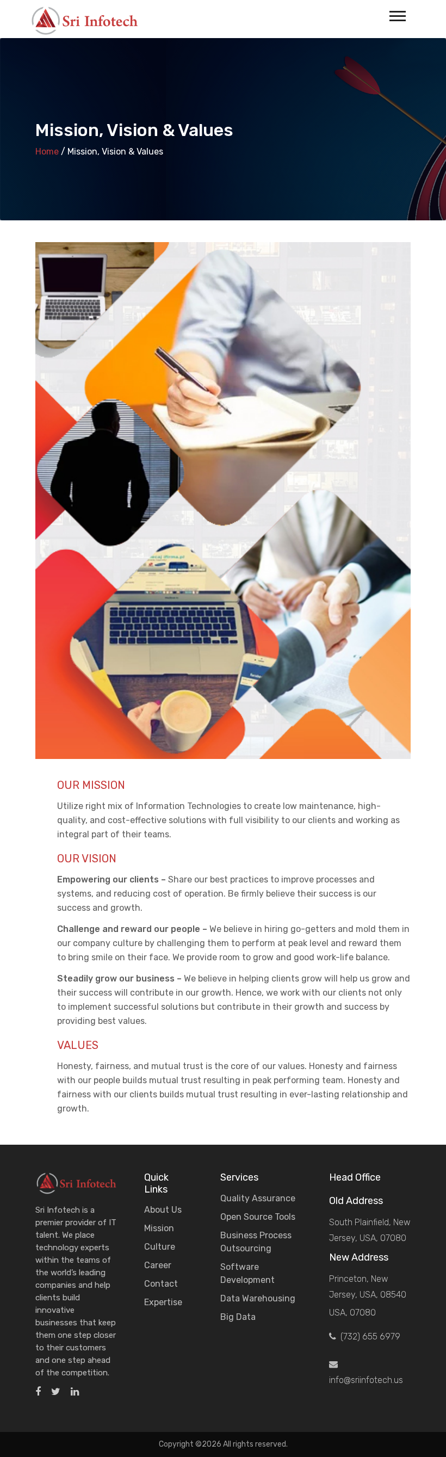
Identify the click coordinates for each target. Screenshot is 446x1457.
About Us (163, 1210)
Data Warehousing (257, 1298)
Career (157, 1265)
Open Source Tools (257, 1217)
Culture (159, 1247)
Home (47, 151)
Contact (161, 1284)
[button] (397, 14)
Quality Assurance (257, 1198)
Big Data (238, 1317)
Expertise (163, 1302)
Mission (159, 1228)
